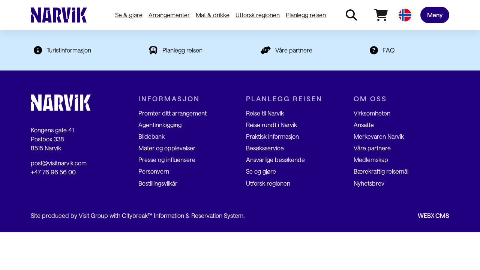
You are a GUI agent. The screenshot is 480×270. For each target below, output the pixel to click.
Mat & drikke (213, 14)
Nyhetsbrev (369, 183)
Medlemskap (371, 159)
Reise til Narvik (265, 113)
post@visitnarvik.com (59, 162)
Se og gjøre (261, 171)
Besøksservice (265, 148)
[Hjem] (59, 15)
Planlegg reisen (306, 14)
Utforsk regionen (258, 14)
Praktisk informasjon (272, 136)
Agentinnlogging (160, 124)
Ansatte (364, 124)
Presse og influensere (166, 159)
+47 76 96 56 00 (53, 172)
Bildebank (151, 136)
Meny (434, 14)
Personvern (153, 171)
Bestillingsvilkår (157, 183)
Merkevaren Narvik (379, 136)
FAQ (388, 50)
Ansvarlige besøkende (275, 159)
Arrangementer (169, 14)
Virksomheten (372, 113)
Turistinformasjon (68, 50)
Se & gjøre (128, 14)
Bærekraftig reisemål (381, 171)
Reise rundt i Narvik (271, 124)
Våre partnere (293, 50)
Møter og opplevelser (166, 148)
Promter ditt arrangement (172, 113)
